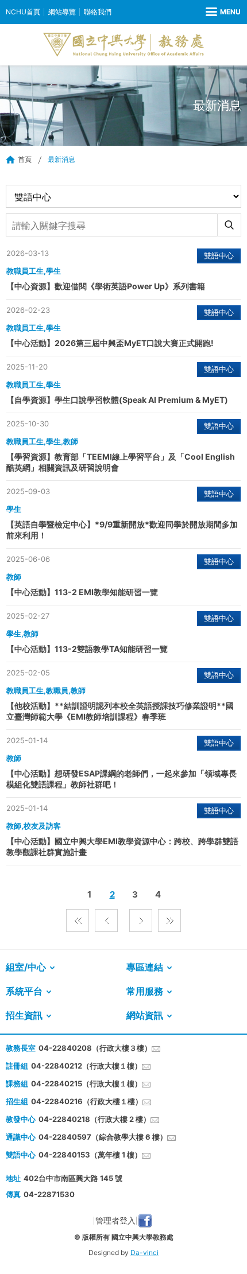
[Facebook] (145, 1220)
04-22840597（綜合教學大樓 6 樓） (102, 1136)
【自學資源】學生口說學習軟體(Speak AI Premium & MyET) (117, 400)
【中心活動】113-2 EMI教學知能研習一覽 (82, 592)
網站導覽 (62, 11)
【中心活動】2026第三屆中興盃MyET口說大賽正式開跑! (110, 343)
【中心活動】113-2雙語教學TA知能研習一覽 (87, 649)
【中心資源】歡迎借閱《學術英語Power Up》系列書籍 (105, 286)
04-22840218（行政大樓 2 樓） (94, 1119)
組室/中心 (26, 967)
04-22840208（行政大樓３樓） (95, 1047)
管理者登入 (115, 1220)
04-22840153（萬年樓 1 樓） (90, 1154)
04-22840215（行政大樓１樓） (86, 1083)
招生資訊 (24, 1015)
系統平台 (24, 991)
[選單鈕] (223, 12)
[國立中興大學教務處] (123, 45)
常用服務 (144, 991)
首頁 (25, 159)
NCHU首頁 (23, 11)
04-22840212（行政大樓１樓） (86, 1065)
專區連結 (144, 967)
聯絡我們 (97, 11)
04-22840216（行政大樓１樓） (86, 1101)
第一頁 (77, 920)
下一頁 (140, 920)
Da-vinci (144, 1252)
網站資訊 (144, 1015)
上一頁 (106, 920)
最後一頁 (169, 920)
